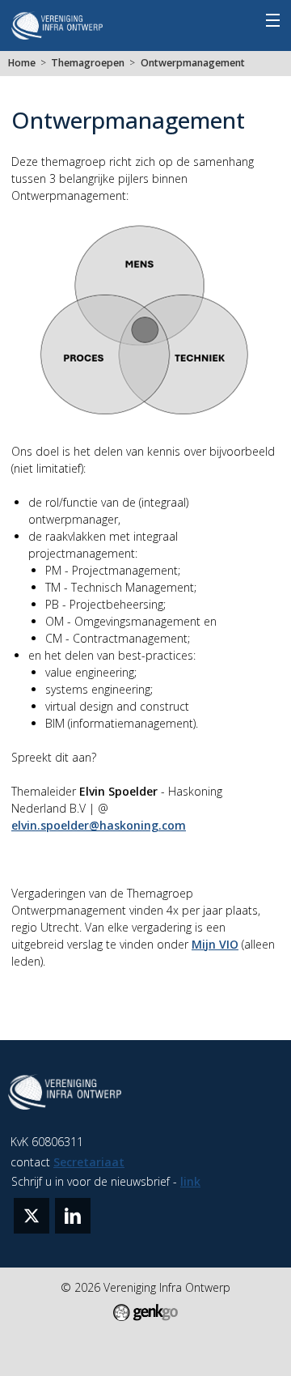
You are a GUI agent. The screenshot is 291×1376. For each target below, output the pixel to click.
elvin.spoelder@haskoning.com (98, 825)
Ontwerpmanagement (193, 63)
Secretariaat (88, 1162)
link (190, 1181)
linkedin (73, 1216)
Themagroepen (87, 63)
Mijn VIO (215, 944)
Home (22, 63)
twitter (31, 1216)
